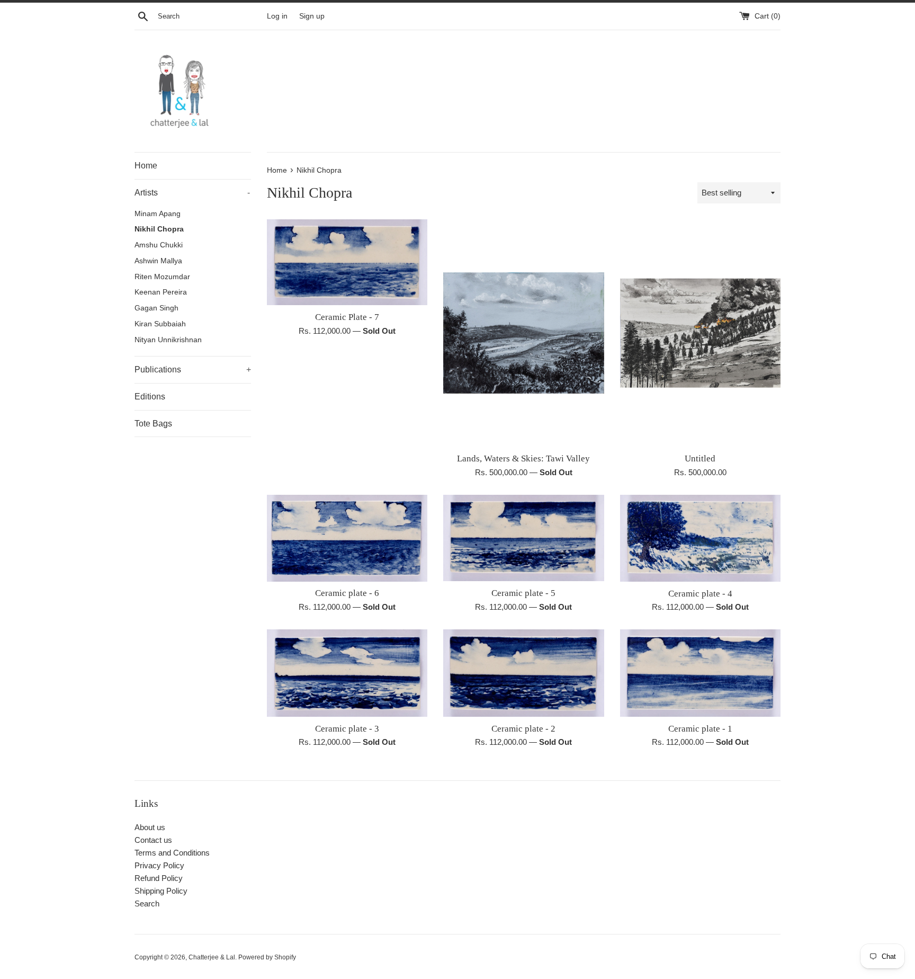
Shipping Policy (160, 890)
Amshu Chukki (158, 245)
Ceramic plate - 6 (347, 593)
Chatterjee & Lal (212, 957)
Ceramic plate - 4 (700, 594)
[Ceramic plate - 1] (700, 672)
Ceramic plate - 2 (523, 729)
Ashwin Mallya (158, 261)
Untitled (700, 458)
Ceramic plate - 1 (700, 729)
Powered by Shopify (267, 957)
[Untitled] (700, 333)
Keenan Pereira (160, 292)
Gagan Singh (156, 308)
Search (146, 903)
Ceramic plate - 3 (347, 729)
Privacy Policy (159, 865)
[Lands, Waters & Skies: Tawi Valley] (523, 333)
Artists (192, 192)
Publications (192, 369)
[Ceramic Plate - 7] (347, 262)
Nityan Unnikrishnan (168, 340)
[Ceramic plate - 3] (347, 672)
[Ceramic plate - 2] (523, 672)
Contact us (153, 839)
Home (145, 165)
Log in (277, 16)
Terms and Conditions (172, 852)
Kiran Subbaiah (160, 324)
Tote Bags (153, 423)
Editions (149, 396)
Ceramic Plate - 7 (347, 317)
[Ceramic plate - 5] (523, 538)
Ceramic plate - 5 (523, 593)
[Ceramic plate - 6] (347, 538)
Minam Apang (157, 214)
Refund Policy (158, 878)
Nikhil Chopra (159, 229)
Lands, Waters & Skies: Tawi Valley (523, 458)
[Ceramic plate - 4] (700, 538)
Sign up (312, 16)
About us (149, 827)
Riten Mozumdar (162, 277)
